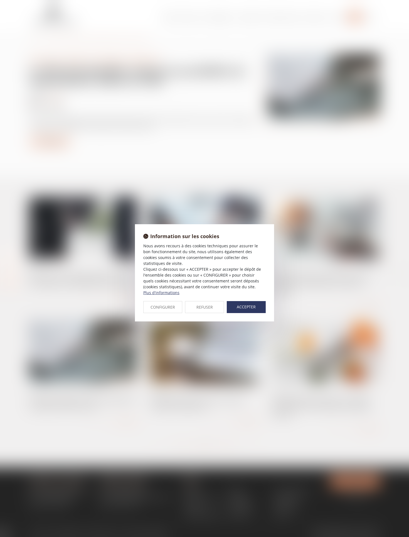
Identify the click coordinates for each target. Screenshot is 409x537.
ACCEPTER (246, 306)
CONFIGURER (163, 307)
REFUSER (204, 307)
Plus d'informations (161, 292)
